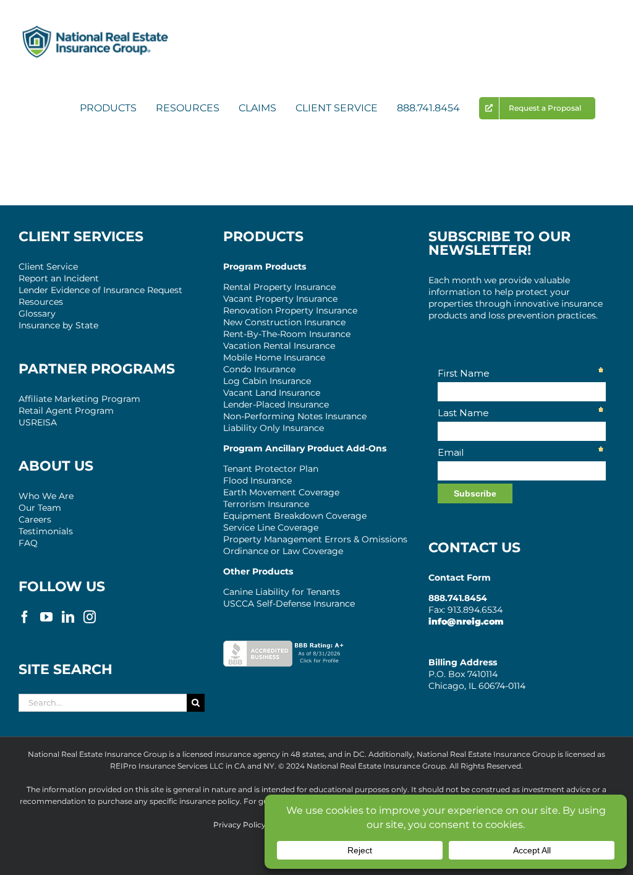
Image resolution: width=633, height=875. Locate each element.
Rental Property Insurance (279, 286)
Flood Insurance (257, 480)
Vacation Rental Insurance (279, 345)
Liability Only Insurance (273, 427)
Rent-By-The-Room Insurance (286, 333)
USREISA (38, 422)
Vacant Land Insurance (271, 392)
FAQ (28, 542)
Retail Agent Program (66, 410)
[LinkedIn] (68, 617)
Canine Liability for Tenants (281, 591)
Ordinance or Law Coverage (283, 551)
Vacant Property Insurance (280, 298)
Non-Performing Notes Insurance (295, 416)
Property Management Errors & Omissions (315, 539)
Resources (41, 301)
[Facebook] (25, 617)
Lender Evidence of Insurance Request (100, 290)
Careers (35, 519)
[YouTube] (46, 617)
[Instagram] (89, 617)
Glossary (37, 313)
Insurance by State (58, 325)
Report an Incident (59, 278)
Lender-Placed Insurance (276, 404)
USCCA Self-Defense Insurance (289, 603)
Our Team (40, 507)
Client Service (48, 266)
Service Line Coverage (270, 527)
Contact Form (459, 577)
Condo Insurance (259, 369)
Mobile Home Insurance (274, 357)
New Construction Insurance (284, 322)
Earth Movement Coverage (281, 492)
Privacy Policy (239, 824)
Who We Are (46, 496)
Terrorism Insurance (266, 504)
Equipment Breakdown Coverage (295, 515)
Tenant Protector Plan (270, 468)
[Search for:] (103, 701)
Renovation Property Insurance (290, 310)
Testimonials (46, 531)
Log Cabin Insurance (267, 380)
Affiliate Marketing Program (79, 398)
